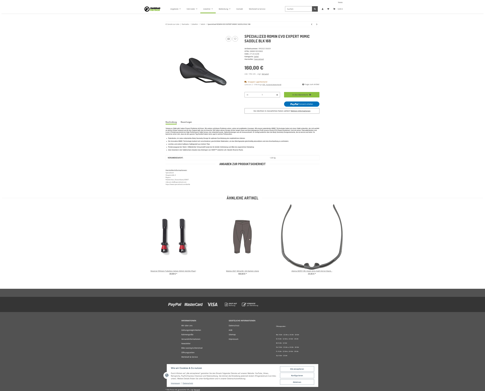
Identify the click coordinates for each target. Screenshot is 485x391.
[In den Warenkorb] (168, 32)
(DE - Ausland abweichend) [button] (271, 85)
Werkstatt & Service (257, 9)
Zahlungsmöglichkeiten (191, 330)
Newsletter (186, 343)
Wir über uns (186, 325)
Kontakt (239, 9)
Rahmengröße (187, 334)
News (340, 2)
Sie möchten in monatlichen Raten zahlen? (281, 111)
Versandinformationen (190, 339)
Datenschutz (188, 383)
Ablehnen (297, 382)
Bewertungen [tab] (186, 122)
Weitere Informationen (300, 111)
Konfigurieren (297, 375)
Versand (265, 74)
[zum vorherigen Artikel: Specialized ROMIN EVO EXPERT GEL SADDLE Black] (311, 24)
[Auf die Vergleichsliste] (228, 39)
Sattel (256, 56)
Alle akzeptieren (297, 369)
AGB (230, 330)
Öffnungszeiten (188, 352)
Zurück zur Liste (173, 24)
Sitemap (232, 334)
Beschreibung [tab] (171, 122)
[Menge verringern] (247, 94)
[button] (322, 9)
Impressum (175, 383)
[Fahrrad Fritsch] (152, 9)
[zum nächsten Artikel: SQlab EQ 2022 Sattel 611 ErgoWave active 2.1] (316, 24)
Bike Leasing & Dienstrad (191, 348)
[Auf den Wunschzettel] (235, 39)
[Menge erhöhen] (277, 94)
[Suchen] (315, 9)
